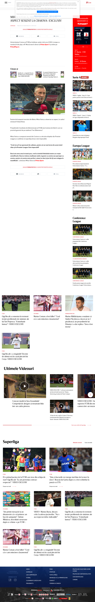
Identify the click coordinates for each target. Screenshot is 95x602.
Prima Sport (36, 590)
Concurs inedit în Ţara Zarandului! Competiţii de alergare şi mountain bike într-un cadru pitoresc (28, 403)
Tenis (51, 569)
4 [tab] (81, 47)
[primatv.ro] (9, 594)
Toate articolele (88, 442)
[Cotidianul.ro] (60, 594)
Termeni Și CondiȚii (55, 583)
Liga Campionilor (31, 575)
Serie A (75, 93)
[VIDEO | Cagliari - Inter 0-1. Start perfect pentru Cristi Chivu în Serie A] (82, 85)
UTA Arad (36, 313)
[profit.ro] (52, 594)
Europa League (77, 161)
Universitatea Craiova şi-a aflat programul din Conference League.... (81, 241)
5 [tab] (83, 47)
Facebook (10, 580)
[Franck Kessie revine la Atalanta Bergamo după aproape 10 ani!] (82, 125)
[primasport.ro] (40, 594)
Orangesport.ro (69, 313)
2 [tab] (78, 47)
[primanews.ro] (24, 594)
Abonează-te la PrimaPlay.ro (58, 577)
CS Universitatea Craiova (80, 259)
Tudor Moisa (26, 25)
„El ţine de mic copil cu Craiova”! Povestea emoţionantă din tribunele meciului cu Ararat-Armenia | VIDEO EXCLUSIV (61, 417)
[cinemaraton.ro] (79, 594)
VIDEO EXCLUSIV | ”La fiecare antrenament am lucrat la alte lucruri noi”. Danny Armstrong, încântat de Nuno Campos (61, 392)
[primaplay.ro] (30, 595)
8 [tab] (87, 47)
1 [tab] (77, 47)
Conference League (78, 237)
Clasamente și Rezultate (33, 580)
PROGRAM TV (29, 583)
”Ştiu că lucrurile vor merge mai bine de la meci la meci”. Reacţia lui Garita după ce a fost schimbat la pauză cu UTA (69, 479)
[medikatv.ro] (74, 594)
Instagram (15, 580)
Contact (52, 580)
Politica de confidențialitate (82, 574)
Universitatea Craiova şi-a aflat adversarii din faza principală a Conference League (81, 263)
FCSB (3, 313)
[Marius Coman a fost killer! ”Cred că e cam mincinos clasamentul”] (47, 303)
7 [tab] (86, 47)
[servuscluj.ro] (63, 598)
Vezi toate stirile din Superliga (79, 425)
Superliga (12, 25)
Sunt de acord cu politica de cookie (47, 11)
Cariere (75, 579)
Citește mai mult (7, 486)
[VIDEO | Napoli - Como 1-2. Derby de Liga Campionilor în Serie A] (82, 105)
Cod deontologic (78, 576)
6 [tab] (84, 46)
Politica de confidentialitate (55, 16)
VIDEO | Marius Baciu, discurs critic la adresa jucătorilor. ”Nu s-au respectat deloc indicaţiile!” (47, 514)
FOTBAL (28, 577)
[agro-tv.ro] (55, 598)
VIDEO (28, 569)
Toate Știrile (53, 575)
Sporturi (52, 572)
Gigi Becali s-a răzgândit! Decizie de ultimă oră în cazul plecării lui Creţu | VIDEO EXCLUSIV (25, 74)
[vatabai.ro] (69, 598)
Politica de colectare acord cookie (41, 16)
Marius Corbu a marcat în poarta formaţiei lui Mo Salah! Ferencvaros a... (82, 207)
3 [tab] (80, 47)
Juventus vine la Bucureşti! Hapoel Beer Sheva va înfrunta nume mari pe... (82, 185)
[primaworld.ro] (48, 598)
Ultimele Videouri (19, 368)
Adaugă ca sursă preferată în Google (38, 29)
